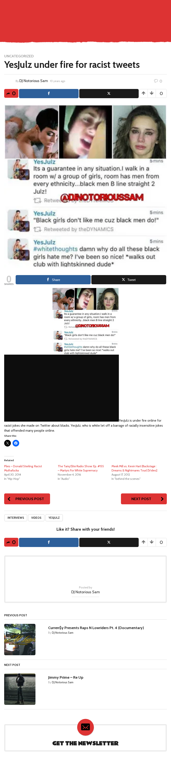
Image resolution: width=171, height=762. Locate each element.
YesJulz (54, 517)
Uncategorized (19, 56)
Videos (36, 517)
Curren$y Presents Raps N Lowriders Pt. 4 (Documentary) (96, 628)
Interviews (16, 517)
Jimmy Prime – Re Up (65, 677)
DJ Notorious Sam (33, 81)
